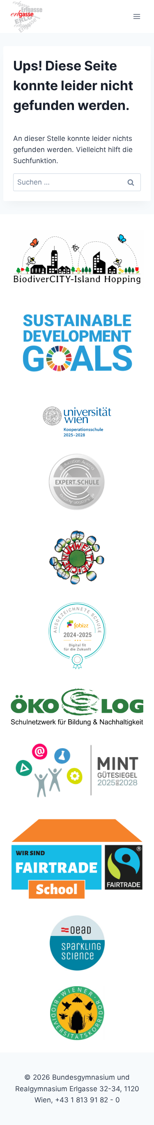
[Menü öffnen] (136, 16)
